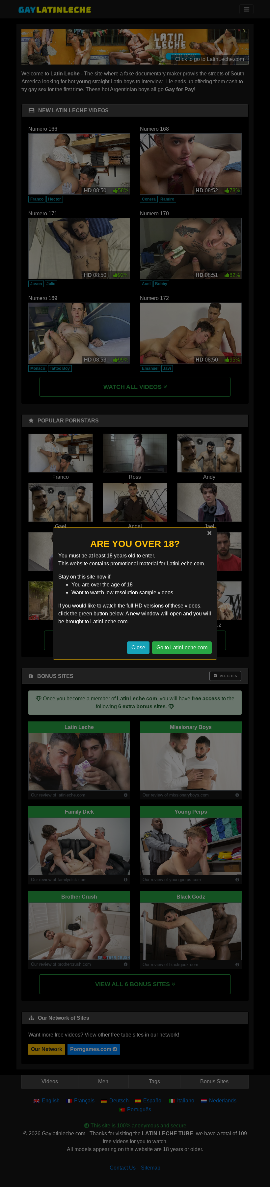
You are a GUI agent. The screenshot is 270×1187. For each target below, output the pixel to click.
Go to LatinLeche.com (181, 647)
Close (138, 647)
